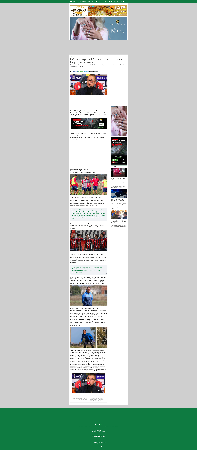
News (80, 1)
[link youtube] (123, 1)
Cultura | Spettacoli (106, 1)
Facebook (75, 71)
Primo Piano (84, 426)
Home (71, 56)
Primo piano (84, 1)
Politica (96, 1)
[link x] (118, 1)
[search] (126, 1)
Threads (91, 71)
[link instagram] (121, 1)
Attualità (100, 1)
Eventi (115, 1)
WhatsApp (81, 71)
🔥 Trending (113, 166)
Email (96, 71)
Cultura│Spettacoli (107, 426)
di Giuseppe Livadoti (74, 68)
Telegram (86, 71)
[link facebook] (119, 1)
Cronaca (92, 1)
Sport (112, 1)
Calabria (88, 1)
